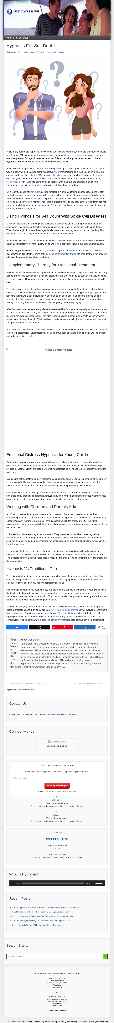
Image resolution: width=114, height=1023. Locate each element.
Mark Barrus (11, 52)
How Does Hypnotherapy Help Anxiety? (88, 683)
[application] (57, 883)
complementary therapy (66, 254)
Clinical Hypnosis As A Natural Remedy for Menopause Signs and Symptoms (45, 907)
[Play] (13, 883)
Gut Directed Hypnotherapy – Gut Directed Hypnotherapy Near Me (41, 921)
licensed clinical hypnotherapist (57, 620)
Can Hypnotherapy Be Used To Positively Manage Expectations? (40, 912)
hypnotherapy (59, 52)
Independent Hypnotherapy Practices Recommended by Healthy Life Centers (43, 714)
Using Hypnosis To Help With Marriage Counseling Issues (37, 925)
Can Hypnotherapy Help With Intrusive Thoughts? (29, 683)
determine (52, 482)
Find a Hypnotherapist (57, 785)
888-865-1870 (57, 839)
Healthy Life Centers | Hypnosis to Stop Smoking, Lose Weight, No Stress (55, 1021)
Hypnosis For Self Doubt (26, 690)
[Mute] (93, 883)
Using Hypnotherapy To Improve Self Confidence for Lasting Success (42, 916)
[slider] (99, 882)
